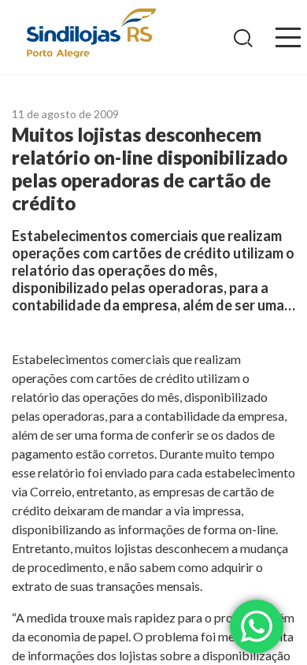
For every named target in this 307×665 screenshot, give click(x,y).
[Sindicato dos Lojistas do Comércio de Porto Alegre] (90, 34)
